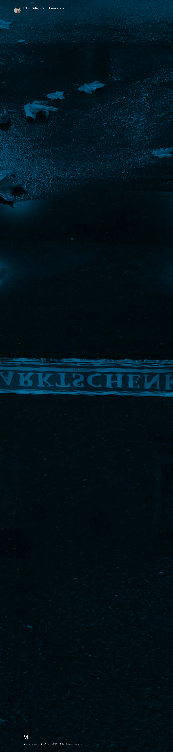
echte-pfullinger (32, 744)
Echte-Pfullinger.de (34, 8)
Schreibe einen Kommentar (72, 744)
